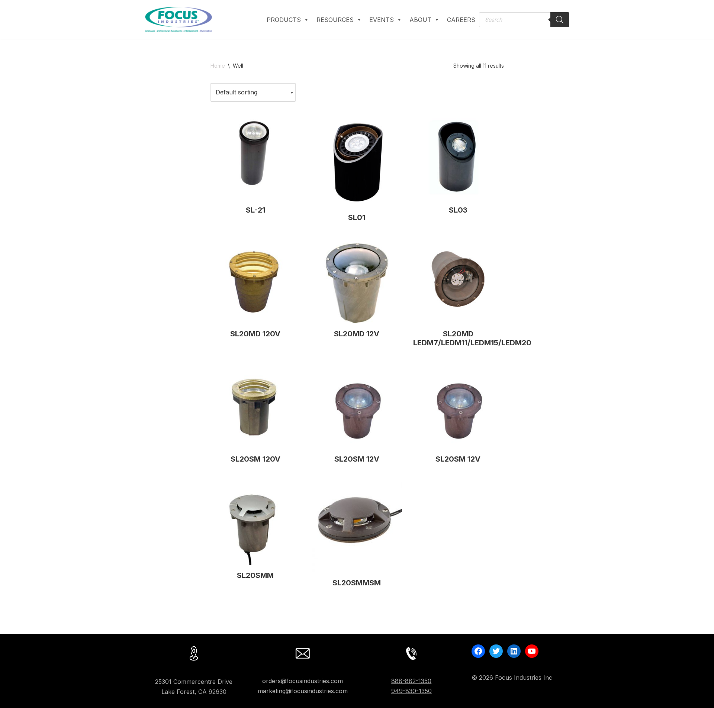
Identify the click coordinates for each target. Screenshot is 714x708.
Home (217, 65)
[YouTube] (531, 651)
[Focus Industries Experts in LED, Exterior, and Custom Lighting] (178, 19)
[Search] (559, 19)
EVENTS (381, 19)
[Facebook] (478, 651)
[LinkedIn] (514, 651)
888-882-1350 (411, 681)
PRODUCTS (284, 19)
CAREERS (461, 19)
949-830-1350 (411, 691)
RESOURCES (335, 19)
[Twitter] (496, 651)
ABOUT (420, 19)
